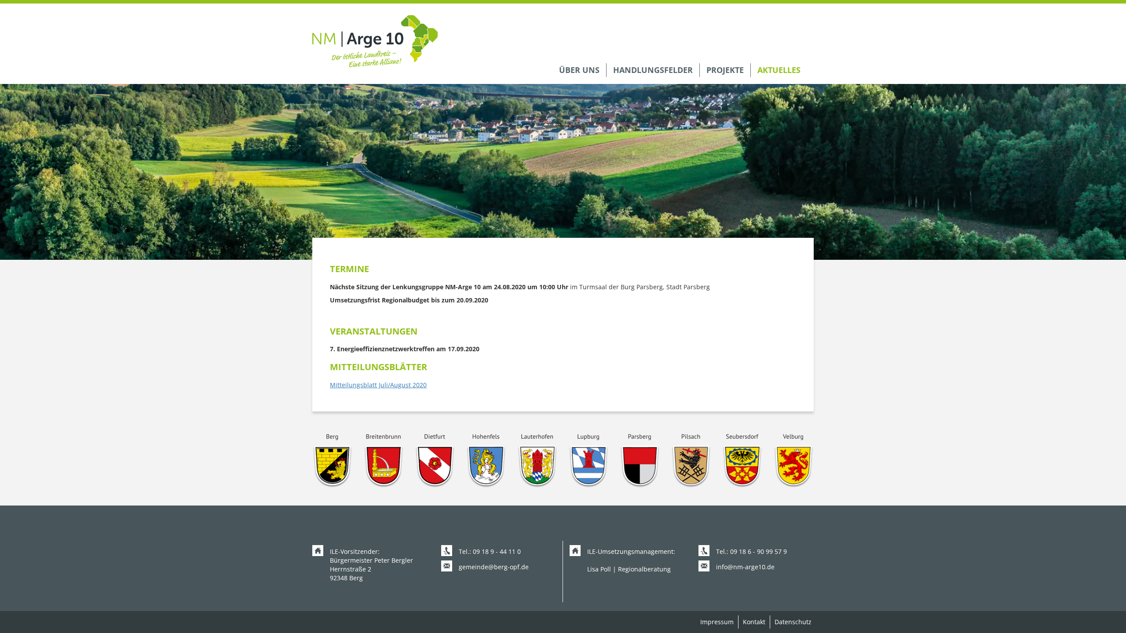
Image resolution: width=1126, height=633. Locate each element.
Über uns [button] (579, 70)
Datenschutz (793, 622)
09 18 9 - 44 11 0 (497, 551)
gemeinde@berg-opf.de (494, 567)
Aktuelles (779, 70)
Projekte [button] (725, 70)
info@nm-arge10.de (745, 567)
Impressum (717, 622)
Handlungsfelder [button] (653, 70)
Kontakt (754, 622)
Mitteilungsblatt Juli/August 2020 (378, 385)
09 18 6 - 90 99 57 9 (758, 551)
